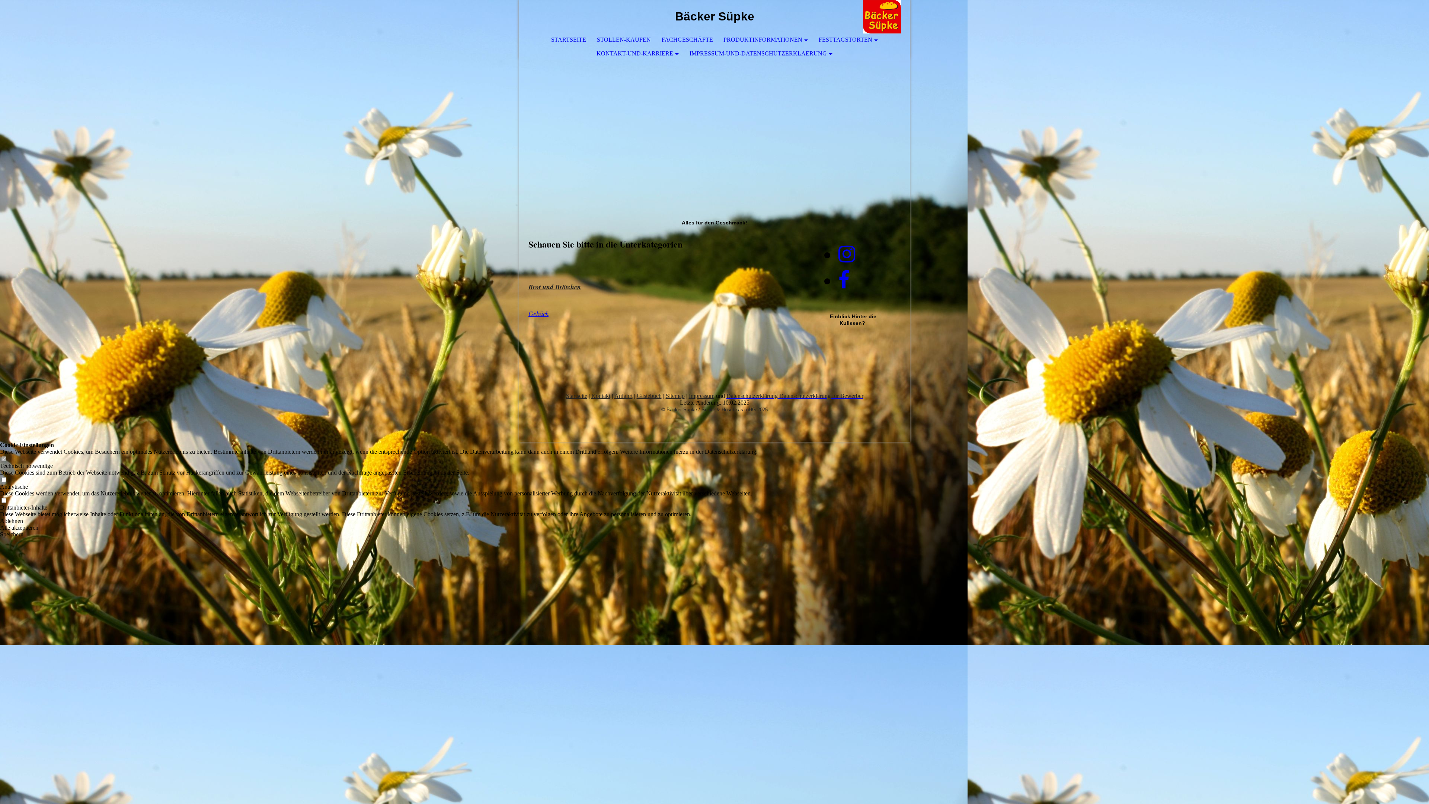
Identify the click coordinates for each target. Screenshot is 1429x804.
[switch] (3, 459)
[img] (882, 17)
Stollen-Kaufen (624, 39)
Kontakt (600, 396)
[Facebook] (844, 280)
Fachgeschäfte (687, 39)
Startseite (568, 39)
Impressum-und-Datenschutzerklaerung (758, 53)
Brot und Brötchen (554, 286)
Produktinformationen (762, 39)
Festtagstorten (845, 39)
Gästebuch (649, 396)
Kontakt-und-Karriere (635, 53)
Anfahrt (623, 396)
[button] (379, 521)
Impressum (701, 396)
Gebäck (538, 313)
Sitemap (675, 396)
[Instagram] (846, 254)
